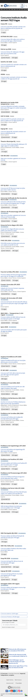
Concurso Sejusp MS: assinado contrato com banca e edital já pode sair (13, 132)
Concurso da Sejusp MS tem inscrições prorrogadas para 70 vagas (11, 574)
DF (19, 9)
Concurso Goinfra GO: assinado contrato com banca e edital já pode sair (14, 65)
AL (7, 9)
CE (17, 9)
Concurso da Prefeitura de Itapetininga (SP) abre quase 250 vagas (13, 450)
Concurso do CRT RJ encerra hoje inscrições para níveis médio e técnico (13, 189)
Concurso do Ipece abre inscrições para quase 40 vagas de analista (14, 330)
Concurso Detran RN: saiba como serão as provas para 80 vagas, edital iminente (13, 40)
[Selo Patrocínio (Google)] (22, 5)
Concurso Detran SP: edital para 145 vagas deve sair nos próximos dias (12, 52)
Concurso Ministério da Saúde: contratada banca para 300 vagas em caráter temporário (13, 107)
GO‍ (25, 9)
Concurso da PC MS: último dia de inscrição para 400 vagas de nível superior (13, 374)
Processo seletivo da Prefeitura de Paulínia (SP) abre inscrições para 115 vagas (14, 464)
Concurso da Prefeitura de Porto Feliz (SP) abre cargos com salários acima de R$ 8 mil (14, 492)
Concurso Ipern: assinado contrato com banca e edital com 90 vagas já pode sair (14, 78)
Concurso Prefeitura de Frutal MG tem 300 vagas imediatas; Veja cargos (12, 387)
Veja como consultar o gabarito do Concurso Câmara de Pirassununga (13, 216)
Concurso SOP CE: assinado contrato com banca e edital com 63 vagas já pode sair (12, 119)
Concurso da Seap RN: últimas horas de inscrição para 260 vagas (12, 562)
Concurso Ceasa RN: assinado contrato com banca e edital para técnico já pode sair (13, 27)
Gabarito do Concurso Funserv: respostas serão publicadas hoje (12, 289)
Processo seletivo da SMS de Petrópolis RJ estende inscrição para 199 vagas (12, 536)
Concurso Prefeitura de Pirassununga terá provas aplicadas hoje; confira (12, 477)
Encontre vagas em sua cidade (8, 622)
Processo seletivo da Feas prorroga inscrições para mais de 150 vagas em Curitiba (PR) (13, 275)
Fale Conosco (18, 680)
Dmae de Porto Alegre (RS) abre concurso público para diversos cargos (12, 230)
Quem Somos (9, 680)
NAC (2, 9)
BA (14, 9)
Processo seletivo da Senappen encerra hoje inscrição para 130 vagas (13, 588)
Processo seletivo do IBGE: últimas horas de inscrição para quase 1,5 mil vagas (13, 318)
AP (9, 9)
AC (4, 9)
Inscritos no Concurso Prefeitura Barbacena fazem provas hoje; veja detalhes (13, 402)
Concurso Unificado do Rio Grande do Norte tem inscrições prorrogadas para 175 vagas (13, 202)
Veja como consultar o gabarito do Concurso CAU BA (13, 159)
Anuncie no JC (9, 683)
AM (12, 9)
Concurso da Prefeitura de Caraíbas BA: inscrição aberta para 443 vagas (12, 418)
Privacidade (19, 683)
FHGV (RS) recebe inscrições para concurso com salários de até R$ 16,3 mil (13, 244)
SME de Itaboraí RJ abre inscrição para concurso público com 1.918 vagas (11, 507)
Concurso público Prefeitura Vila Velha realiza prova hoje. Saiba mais (13, 549)
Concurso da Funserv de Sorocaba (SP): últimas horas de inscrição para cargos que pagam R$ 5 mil (14, 303)
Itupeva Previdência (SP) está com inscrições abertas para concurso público (13, 361)
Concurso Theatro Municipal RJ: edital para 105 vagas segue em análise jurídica (14, 145)
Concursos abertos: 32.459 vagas (9, 613)
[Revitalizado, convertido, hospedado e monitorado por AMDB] (26, 694)
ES (22, 9)
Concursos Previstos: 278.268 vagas (10, 617)
